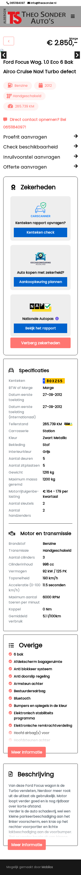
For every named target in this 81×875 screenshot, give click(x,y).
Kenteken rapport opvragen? (40, 222)
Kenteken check (40, 232)
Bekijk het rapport (40, 328)
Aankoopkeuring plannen (40, 281)
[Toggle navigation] (73, 16)
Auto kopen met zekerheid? (40, 272)
